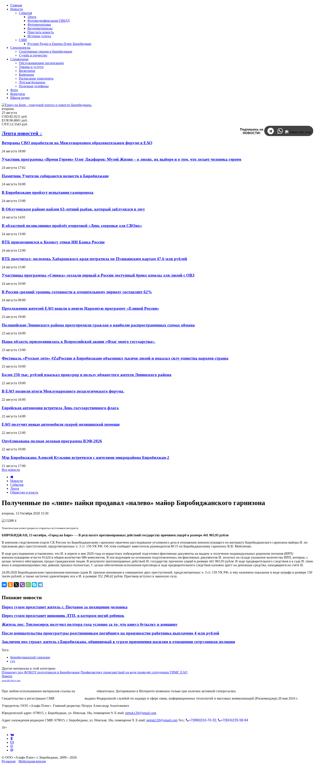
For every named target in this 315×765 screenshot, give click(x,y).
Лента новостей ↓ (22, 133)
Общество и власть (24, 492)
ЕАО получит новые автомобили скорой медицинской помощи (61, 424)
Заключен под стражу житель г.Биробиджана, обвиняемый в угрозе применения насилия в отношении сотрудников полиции (118, 641)
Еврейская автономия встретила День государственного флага (60, 408)
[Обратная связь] (12, 742)
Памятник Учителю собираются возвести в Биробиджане (55, 176)
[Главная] (12, 477)
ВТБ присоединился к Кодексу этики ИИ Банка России (53, 242)
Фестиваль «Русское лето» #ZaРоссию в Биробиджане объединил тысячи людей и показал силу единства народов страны (115, 358)
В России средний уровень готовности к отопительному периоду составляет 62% (77, 292)
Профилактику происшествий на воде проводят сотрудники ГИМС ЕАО (134, 672)
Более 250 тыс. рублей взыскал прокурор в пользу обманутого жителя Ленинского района (86, 374)
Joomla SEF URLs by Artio (11, 681)
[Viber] (22, 584)
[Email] (11, 750)
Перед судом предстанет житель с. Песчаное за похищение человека (65, 607)
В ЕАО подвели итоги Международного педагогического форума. (63, 391)
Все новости (11, 469)
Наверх (7, 676)
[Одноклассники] (10, 584)
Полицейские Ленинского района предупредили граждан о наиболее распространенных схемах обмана (98, 325)
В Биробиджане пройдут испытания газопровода (47, 192)
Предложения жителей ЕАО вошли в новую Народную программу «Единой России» (80, 308)
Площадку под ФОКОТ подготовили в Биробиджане (41, 672)
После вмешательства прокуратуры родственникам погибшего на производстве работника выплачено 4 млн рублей (110, 633)
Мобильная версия (32, 761)
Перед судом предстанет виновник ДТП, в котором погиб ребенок (63, 615)
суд (12, 661)
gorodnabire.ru (86, 691)
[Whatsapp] (11, 746)
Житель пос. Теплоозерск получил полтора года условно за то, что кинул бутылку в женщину (90, 624)
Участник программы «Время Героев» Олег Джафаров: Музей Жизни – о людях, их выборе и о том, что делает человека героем (121, 159)
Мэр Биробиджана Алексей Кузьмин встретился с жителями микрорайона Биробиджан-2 (85, 457)
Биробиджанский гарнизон (30, 657)
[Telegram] (40, 584)
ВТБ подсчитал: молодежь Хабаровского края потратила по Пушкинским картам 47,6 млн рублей (94, 258)
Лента (14, 488)
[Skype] (34, 584)
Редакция (8, 761)
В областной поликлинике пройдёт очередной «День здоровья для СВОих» (72, 225)
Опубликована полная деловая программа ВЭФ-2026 (52, 441)
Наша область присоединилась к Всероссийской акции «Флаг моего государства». (78, 341)
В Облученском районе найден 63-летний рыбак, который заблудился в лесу (73, 209)
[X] (16, 584)
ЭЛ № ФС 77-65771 (69, 698)
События (16, 484)
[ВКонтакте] (4, 584)
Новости (16, 481)
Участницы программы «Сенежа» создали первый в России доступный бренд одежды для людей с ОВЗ (98, 275)
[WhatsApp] (28, 584)
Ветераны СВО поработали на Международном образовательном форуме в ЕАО (77, 143)
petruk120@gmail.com (140, 713)
